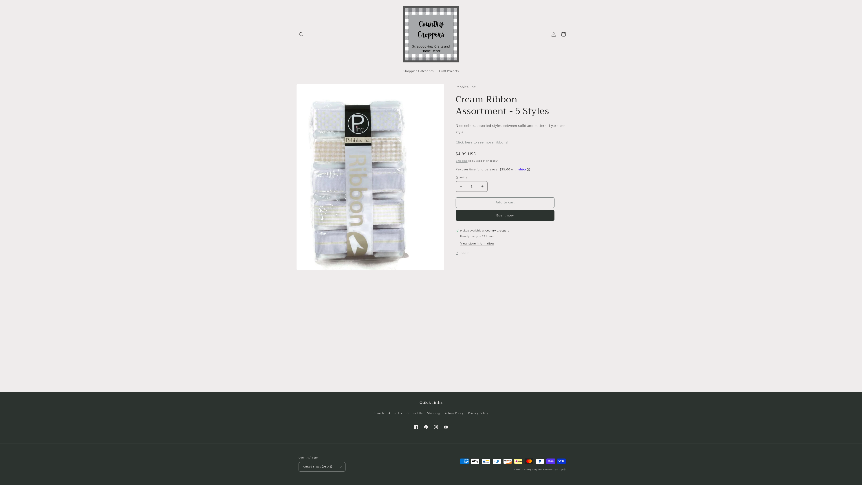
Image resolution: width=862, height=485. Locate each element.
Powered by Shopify (554, 469)
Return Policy (454, 413)
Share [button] (465, 253)
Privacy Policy (478, 413)
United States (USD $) (317, 466)
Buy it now (505, 215)
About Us (395, 413)
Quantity (461, 177)
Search (379, 413)
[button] (301, 34)
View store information (477, 243)
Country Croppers (532, 469)
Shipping (462, 160)
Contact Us (415, 413)
